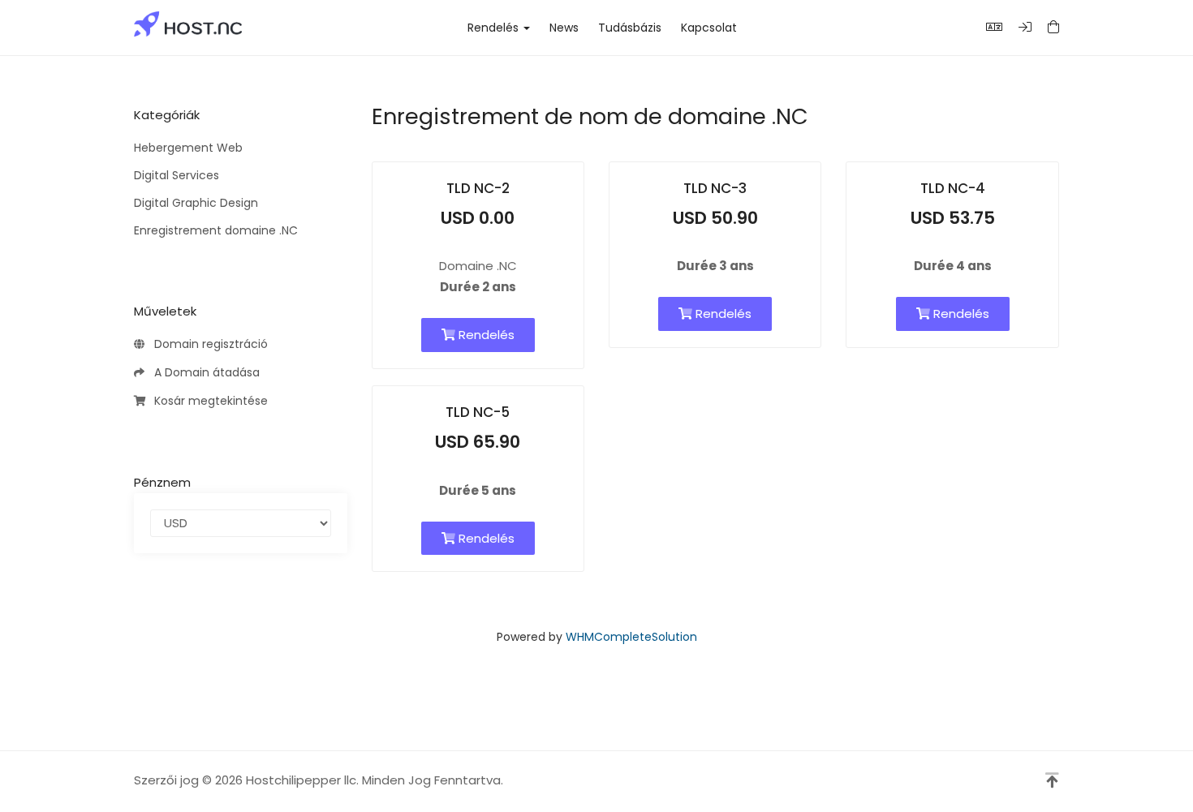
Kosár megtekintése (208, 401)
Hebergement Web (188, 148)
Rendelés (496, 27)
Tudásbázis (629, 27)
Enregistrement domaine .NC (216, 230)
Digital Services (176, 175)
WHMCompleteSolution (631, 637)
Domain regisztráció (208, 344)
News (564, 27)
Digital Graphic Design (196, 203)
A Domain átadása (204, 372)
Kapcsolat (709, 27)
